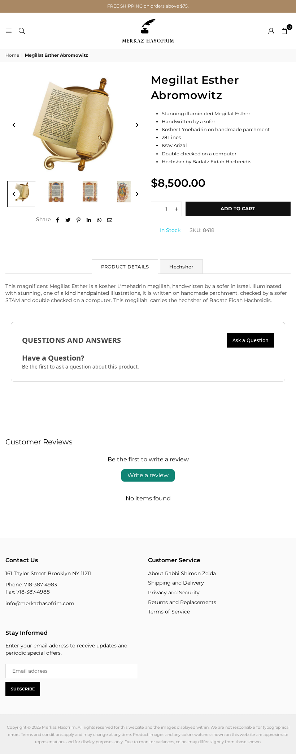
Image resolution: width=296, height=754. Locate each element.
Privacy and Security (174, 592)
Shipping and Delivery (176, 582)
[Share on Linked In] (89, 219)
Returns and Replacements (182, 602)
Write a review (148, 475)
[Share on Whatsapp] (99, 219)
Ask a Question (250, 340)
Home (12, 55)
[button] (284, 30)
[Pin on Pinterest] (78, 219)
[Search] (21, 30)
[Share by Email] (110, 219)
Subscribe (23, 688)
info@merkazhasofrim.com (39, 603)
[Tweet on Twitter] (68, 219)
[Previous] (14, 125)
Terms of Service (169, 611)
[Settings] (271, 30)
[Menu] (8, 30)
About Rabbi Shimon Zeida (182, 573)
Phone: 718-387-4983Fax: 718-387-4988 (31, 588)
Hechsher (181, 267)
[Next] (136, 125)
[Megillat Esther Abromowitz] (22, 194)
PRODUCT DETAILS (125, 267)
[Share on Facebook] (57, 219)
